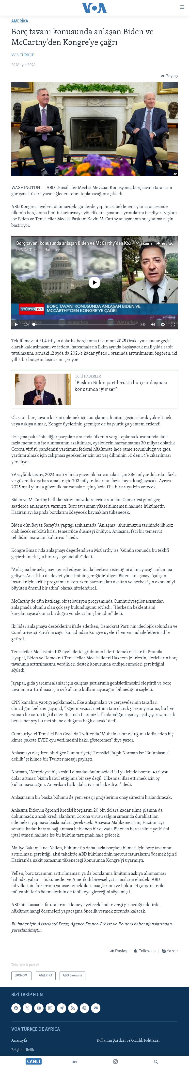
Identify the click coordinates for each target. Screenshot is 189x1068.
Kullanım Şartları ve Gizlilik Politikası (128, 1041)
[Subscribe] (95, 1008)
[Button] (169, 76)
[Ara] (156, 1062)
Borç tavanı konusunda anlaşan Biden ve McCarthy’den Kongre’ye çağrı (85, 243)
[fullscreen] (173, 324)
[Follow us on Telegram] (61, 1008)
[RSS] (73, 1008)
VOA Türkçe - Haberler (40, 250)
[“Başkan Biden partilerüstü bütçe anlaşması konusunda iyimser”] (43, 389)
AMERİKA (19, 21)
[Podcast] (84, 1008)
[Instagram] (115, 1062)
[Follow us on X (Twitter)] (27, 1008)
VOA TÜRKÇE (22, 55)
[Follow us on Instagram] (50, 1008)
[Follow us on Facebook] (16, 1008)
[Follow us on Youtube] (39, 1008)
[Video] (74, 1062)
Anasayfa (19, 1041)
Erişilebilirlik (22, 1050)
